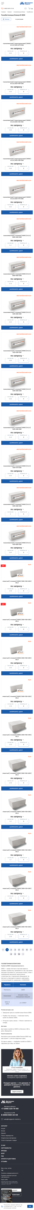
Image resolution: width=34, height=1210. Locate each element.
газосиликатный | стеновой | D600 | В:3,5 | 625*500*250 (17, 543)
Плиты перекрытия (7, 1135)
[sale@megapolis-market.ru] (25, 8)
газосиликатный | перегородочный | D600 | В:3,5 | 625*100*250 (17, 82)
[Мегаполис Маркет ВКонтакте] (2, 1170)
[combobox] (18, 19)
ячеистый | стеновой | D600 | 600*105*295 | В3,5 (17, 812)
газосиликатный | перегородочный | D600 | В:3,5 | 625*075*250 (17, 44)
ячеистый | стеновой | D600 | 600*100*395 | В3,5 (17, 735)
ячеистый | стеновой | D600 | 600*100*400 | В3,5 (17, 774)
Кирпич (3, 1133)
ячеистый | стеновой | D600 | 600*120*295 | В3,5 (17, 889)
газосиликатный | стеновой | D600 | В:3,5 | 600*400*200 (17, 274)
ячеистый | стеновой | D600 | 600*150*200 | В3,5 (17, 927)
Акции (3, 1128)
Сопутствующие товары (9, 1140)
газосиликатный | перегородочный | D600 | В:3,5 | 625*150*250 (17, 159)
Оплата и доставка (8, 1159)
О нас (3, 1145)
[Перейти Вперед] (23, 954)
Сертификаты (6, 1148)
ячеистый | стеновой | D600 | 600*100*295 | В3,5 (17, 658)
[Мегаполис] (26, 3)
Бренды (4, 1150)
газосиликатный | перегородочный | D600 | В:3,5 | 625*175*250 (17, 197)
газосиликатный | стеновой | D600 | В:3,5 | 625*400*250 (17, 505)
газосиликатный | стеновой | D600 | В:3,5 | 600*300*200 (17, 236)
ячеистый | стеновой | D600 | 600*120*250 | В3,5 (17, 850)
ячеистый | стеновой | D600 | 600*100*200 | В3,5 (17, 582)
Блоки (3, 1131)
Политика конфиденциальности (9, 1173)
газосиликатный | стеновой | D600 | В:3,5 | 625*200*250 (17, 313)
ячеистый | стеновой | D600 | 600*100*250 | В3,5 (17, 620)
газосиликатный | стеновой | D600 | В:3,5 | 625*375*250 (17, 466)
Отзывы (4, 1161)
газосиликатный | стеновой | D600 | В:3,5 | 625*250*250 (17, 351)
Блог (3, 1153)
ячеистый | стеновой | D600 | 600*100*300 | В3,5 (17, 697)
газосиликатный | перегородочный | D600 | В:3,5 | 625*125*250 (17, 121)
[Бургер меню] (2, 3)
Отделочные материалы (8, 1138)
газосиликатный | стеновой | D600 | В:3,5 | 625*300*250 (17, 390)
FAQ (2, 1156)
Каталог (4, 1126)
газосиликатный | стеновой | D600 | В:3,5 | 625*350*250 (17, 428)
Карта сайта (4, 1179)
